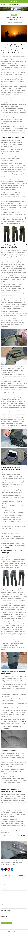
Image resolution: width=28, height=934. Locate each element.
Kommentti (4, 889)
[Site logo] (14, 4)
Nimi (2, 904)
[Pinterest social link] (15, 1)
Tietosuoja (18, 931)
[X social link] (13, 1)
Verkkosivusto (4, 916)
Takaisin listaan (14, 875)
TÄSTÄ (7, 547)
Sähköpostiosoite (6, 910)
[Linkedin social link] (16, 1)
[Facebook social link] (11, 1)
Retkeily (14, 14)
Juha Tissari (9, 22)
